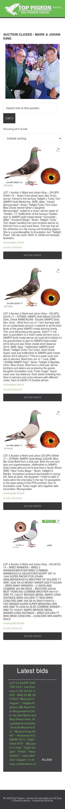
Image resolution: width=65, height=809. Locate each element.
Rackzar (48, 800)
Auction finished (32, 255)
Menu (57, 7)
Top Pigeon (32, 9)
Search (9, 118)
